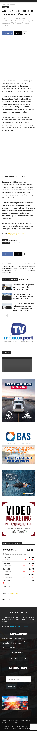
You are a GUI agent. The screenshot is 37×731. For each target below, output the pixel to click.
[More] (24, 33)
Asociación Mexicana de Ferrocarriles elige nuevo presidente (27, 268)
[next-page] (6, 315)
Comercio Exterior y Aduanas (5, 288)
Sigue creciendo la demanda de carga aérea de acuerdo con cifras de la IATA (23, 296)
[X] (21, 659)
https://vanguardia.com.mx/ (17, 234)
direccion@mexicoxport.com (19, 626)
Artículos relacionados (10, 279)
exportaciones (11, 4)
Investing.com (14, 593)
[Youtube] (26, 659)
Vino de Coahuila (15, 242)
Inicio (3, 4)
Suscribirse (11, 686)
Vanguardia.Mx (13, 240)
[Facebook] (11, 659)
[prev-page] (3, 315)
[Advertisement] (18, 58)
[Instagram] (16, 659)
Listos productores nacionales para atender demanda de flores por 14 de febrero (10, 269)
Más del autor (23, 279)
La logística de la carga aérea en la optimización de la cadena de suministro (24, 287)
